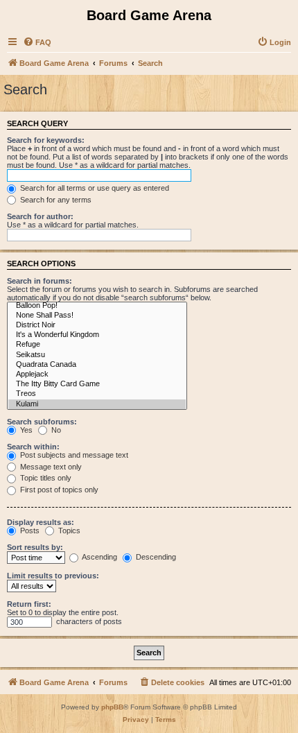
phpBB (112, 707)
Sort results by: (35, 547)
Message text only (50, 467)
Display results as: (40, 522)
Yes (25, 430)
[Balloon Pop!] (97, 306)
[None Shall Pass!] (97, 315)
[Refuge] (97, 345)
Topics (68, 530)
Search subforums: (42, 421)
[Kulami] (97, 404)
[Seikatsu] (97, 355)
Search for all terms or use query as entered (93, 188)
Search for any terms (54, 200)
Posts (29, 530)
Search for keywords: (46, 140)
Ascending (98, 557)
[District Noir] (97, 325)
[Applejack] (97, 374)
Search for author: (40, 216)
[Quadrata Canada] (97, 365)
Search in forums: (39, 281)
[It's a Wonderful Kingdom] (97, 335)
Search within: (33, 446)
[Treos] (97, 394)
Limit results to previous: (53, 575)
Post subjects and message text (73, 455)
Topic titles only (44, 478)
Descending (155, 557)
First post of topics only (58, 489)
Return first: (29, 604)
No (55, 430)
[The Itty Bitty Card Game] (97, 384)
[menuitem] (37, 42)
